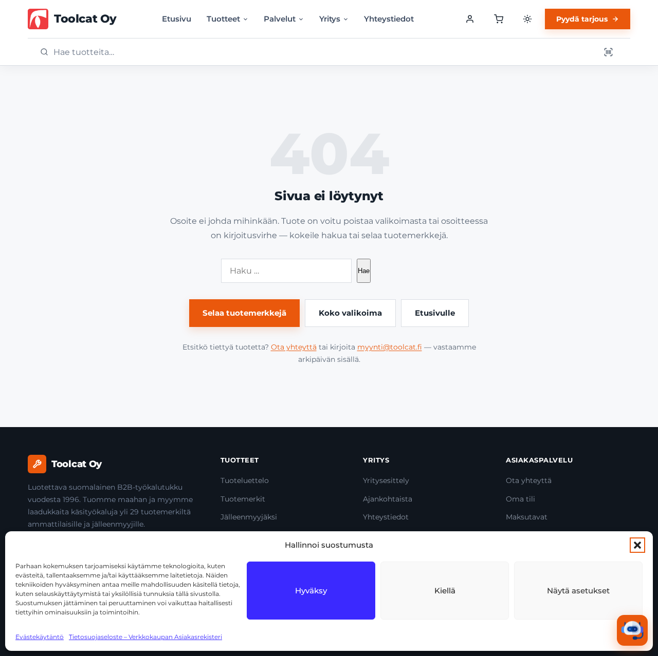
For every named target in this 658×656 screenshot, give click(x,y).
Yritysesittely (386, 480)
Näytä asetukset (578, 590)
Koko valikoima (350, 313)
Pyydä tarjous (582, 19)
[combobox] (323, 52)
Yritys (329, 19)
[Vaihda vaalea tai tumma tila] (527, 19)
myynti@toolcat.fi (389, 347)
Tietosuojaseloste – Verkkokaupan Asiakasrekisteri (145, 637)
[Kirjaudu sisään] (470, 19)
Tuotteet (223, 19)
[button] (637, 545)
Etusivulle (435, 313)
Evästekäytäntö (39, 637)
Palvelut (280, 19)
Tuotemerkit (243, 499)
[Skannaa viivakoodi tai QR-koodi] (608, 52)
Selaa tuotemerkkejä (244, 313)
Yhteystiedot (389, 19)
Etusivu (176, 19)
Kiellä (444, 590)
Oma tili (520, 499)
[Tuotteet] (498, 19)
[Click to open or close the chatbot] (632, 630)
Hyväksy (311, 590)
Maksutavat (526, 517)
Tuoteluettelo (245, 480)
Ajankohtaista (387, 499)
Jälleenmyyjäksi (249, 517)
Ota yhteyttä (294, 347)
